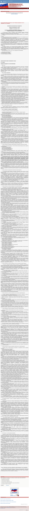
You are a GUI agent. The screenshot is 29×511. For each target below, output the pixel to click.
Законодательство (1, 9)
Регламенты (5, 9)
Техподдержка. (9, 507)
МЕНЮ (28, 8)
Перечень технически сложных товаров (5, 503)
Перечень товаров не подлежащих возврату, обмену (6, 500)
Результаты (7, 485)
